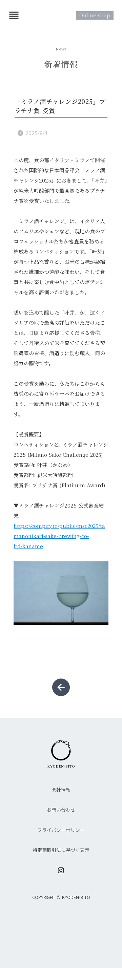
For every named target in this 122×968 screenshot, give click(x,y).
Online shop (94, 15)
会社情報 (61, 790)
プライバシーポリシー (61, 830)
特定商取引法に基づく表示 (61, 850)
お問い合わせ (61, 809)
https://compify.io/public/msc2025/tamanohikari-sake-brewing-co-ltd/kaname (59, 536)
